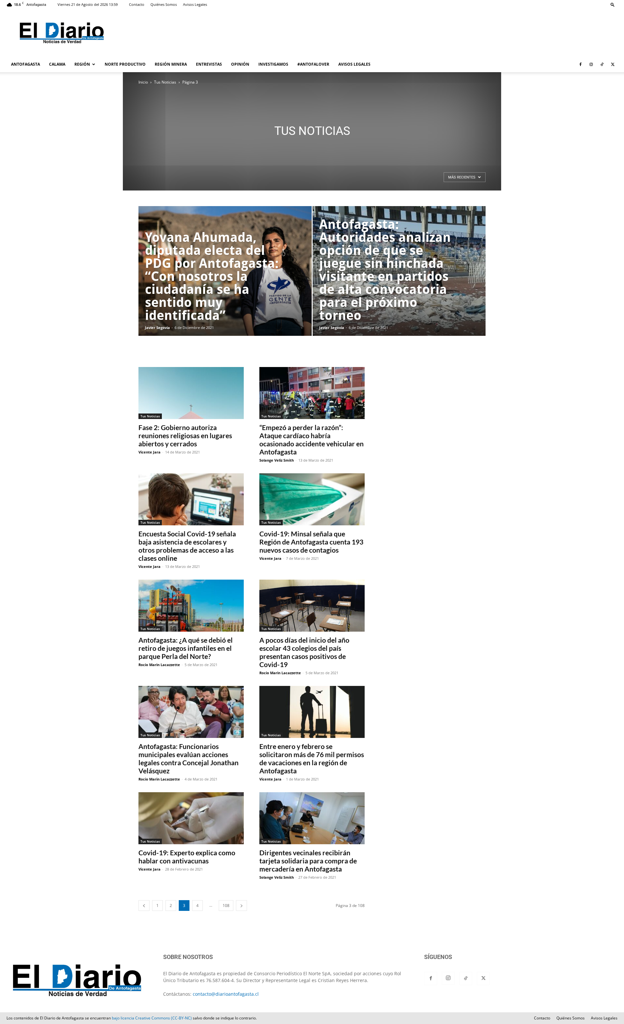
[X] (613, 64)
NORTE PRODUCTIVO (125, 64)
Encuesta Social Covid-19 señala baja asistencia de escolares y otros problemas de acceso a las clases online (187, 546)
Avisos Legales (195, 4)
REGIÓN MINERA (171, 64)
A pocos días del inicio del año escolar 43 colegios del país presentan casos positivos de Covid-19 (304, 652)
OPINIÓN (240, 64)
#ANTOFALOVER (313, 64)
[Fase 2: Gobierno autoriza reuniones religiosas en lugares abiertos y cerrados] (191, 393)
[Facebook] (580, 64)
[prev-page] (144, 905)
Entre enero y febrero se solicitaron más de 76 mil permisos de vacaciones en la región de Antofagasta (311, 758)
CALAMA (57, 64)
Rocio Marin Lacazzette (159, 664)
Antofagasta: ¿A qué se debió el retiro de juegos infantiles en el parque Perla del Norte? (185, 648)
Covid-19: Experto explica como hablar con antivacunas (186, 856)
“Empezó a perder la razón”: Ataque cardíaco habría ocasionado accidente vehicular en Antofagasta (311, 439)
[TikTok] (602, 64)
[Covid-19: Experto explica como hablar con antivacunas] (191, 818)
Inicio (143, 82)
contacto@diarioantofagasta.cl (226, 994)
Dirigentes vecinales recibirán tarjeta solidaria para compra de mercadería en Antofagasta (308, 860)
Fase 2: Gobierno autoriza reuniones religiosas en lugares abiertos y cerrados (185, 435)
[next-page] (241, 905)
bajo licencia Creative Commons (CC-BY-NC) (152, 1018)
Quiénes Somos (163, 4)
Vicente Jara (149, 452)
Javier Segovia (157, 327)
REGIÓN (82, 64)
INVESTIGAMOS (273, 64)
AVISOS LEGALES (354, 64)
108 (226, 905)
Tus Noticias (165, 82)
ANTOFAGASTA (25, 64)
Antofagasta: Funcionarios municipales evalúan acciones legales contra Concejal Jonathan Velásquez (188, 758)
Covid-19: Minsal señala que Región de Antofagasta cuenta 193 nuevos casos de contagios (311, 542)
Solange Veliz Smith (276, 460)
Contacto (136, 4)
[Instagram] (591, 64)
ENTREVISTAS (209, 64)
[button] (613, 4)
